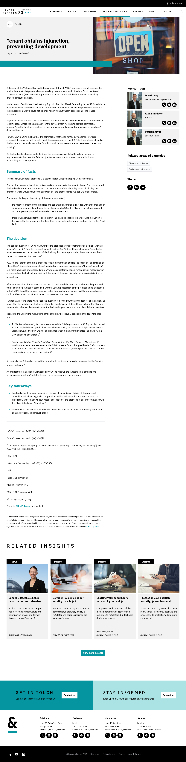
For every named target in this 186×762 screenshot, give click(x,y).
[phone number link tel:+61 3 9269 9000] (107, 735)
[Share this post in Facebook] (130, 187)
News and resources (115, 11)
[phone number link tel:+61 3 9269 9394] (164, 123)
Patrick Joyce (153, 131)
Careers (138, 11)
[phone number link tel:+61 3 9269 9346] (164, 141)
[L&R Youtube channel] (16, 753)
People (72, 11)
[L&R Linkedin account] (174, 105)
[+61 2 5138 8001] (81, 735)
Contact (168, 11)
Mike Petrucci (23, 506)
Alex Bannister (154, 113)
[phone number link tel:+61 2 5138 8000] (75, 735)
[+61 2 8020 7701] (146, 735)
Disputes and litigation (138, 163)
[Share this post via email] (143, 187)
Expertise (56, 11)
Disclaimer (95, 754)
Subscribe (168, 695)
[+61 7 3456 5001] (49, 735)
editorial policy (92, 526)
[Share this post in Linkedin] (136, 187)
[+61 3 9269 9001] (114, 735)
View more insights (93, 652)
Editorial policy (109, 754)
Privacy (138, 754)
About (152, 11)
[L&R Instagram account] (23, 753)
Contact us (69, 695)
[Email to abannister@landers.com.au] (169, 123)
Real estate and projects (139, 169)
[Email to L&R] (55, 735)
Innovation (89, 11)
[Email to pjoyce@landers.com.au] (169, 141)
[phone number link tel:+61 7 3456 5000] (42, 735)
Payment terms (125, 754)
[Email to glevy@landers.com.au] (169, 105)
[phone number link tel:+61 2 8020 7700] (140, 735)
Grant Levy (151, 95)
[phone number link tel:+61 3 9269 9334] (164, 105)
